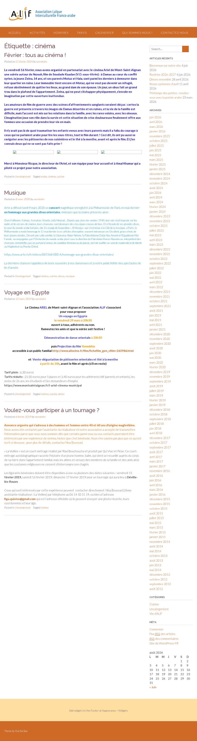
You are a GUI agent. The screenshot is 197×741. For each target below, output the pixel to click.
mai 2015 (155, 522)
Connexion (156, 629)
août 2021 (156, 310)
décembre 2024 (159, 174)
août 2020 (156, 348)
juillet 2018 (156, 423)
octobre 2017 (158, 442)
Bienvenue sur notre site (165, 65)
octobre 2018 (158, 414)
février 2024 (157, 206)
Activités (37, 32)
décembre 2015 (159, 499)
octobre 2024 (158, 183)
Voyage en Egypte (26, 292)
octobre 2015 (158, 508)
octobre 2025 (158, 140)
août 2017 (156, 452)
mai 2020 (155, 357)
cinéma (52, 176)
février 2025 (157, 164)
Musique (15, 193)
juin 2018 (155, 428)
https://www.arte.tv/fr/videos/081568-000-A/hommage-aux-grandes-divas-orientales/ (59, 254)
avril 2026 (155, 122)
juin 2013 (155, 565)
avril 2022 (155, 282)
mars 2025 (156, 159)
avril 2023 (155, 240)
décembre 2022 (159, 249)
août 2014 (156, 546)
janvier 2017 (157, 466)
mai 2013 (155, 570)
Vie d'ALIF (155, 613)
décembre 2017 (159, 438)
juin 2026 (155, 117)
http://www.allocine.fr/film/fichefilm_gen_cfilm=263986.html (93, 350)
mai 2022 (155, 277)
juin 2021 (155, 315)
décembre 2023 (159, 216)
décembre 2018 (159, 409)
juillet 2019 (156, 390)
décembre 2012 (159, 574)
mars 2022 (156, 287)
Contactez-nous (174, 32)
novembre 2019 (159, 376)
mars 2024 (156, 202)
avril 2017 (155, 456)
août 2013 (156, 560)
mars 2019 (156, 395)
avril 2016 (155, 485)
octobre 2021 (158, 301)
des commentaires (164, 638)
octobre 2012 (158, 579)
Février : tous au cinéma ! (35, 55)
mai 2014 (155, 551)
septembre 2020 (160, 343)
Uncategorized (22, 176)
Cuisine (154, 604)
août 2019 (156, 386)
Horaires (60, 32)
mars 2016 (156, 489)
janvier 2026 (157, 131)
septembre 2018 (160, 419)
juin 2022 (155, 272)
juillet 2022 (156, 268)
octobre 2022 (158, 258)
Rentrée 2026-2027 (162, 74)
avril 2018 (155, 433)
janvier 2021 (157, 329)
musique (70, 276)
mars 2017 (156, 461)
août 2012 (156, 588)
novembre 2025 (159, 136)
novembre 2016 (159, 471)
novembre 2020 (159, 338)
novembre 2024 (159, 178)
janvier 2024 (157, 211)
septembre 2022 (160, 263)
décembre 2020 (159, 334)
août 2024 (156, 188)
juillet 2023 (156, 230)
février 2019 (157, 400)
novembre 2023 (159, 221)
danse (61, 276)
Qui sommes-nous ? (137, 32)
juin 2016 (155, 480)
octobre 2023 (158, 225)
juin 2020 (155, 353)
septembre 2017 (160, 447)
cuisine (60, 176)
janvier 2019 (157, 404)
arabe (44, 176)
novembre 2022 (159, 254)
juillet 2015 (156, 518)
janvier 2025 (157, 169)
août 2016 (156, 475)
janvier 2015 (157, 537)
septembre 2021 (160, 306)
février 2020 (157, 367)
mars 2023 (156, 244)
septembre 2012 (160, 584)
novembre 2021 (159, 296)
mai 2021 (155, 320)
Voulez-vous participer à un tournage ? (51, 410)
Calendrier (104, 32)
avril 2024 (155, 197)
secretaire (41, 61)
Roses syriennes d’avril (164, 84)
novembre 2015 (159, 504)
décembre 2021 (159, 291)
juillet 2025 (156, 145)
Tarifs (82, 32)
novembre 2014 (159, 541)
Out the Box (21, 731)
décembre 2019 (159, 372)
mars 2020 (156, 362)
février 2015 (157, 532)
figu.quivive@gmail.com (20, 499)
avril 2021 (155, 324)
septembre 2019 (160, 381)
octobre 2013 (158, 555)
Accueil (14, 32)
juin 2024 (155, 192)
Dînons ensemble (160, 79)
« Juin (152, 687)
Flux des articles (162, 634)
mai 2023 (155, 235)
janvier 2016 (157, 494)
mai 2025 (155, 155)
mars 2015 (156, 527)
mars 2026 (156, 126)
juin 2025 (155, 150)
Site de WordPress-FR (163, 643)
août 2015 (156, 513)
